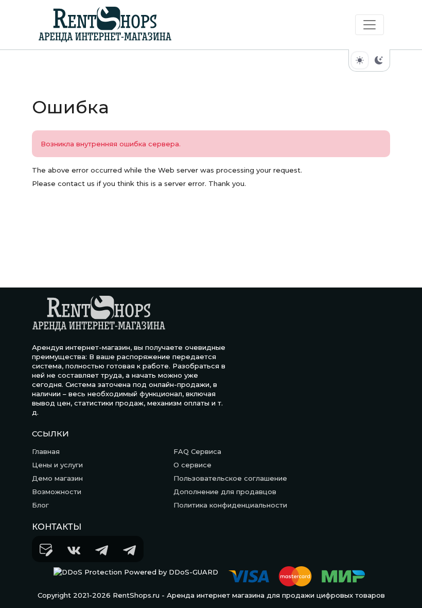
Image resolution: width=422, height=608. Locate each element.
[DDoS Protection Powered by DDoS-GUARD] (136, 576)
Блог (40, 505)
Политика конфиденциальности (230, 505)
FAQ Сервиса (197, 451)
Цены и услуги (57, 465)
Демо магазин (57, 478)
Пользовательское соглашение (230, 478)
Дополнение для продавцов (224, 491)
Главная (46, 451)
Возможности (56, 491)
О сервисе (192, 465)
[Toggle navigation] (369, 24)
